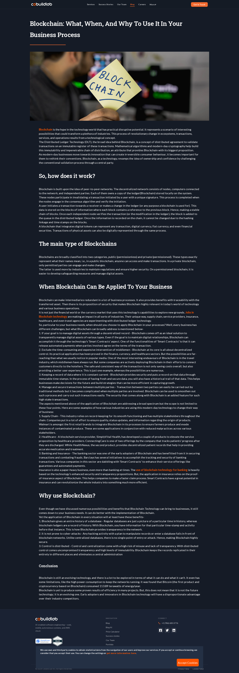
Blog (132, 4)
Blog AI (109, 627)
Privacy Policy (183, 669)
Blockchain (46, 129)
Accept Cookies (188, 662)
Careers (142, 4)
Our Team (121, 4)
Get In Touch (199, 4)
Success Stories (106, 4)
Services (91, 4)
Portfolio (109, 644)
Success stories (112, 636)
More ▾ (153, 4)
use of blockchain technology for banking (162, 469)
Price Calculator (112, 631)
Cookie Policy (198, 669)
